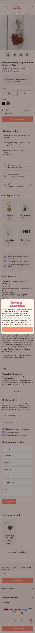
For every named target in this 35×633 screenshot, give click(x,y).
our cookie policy (27, 324)
